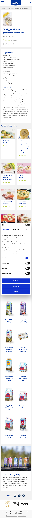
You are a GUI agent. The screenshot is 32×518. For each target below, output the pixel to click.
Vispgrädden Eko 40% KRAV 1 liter (9, 349)
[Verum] (24, 503)
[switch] (27, 263)
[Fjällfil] (16, 503)
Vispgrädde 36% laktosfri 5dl (9, 408)
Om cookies (22, 516)
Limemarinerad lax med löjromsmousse (7, 177)
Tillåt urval (16, 286)
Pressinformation (11, 516)
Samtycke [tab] (6, 229)
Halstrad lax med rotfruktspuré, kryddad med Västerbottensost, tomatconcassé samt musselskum (24, 147)
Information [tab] (16, 229)
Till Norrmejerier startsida (16, 3)
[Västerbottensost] (7, 503)
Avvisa (16, 291)
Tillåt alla (16, 281)
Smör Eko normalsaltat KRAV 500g (23, 349)
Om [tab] (26, 229)
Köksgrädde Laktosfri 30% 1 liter (9, 378)
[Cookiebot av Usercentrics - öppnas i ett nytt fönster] (23, 225)
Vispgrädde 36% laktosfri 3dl (23, 378)
